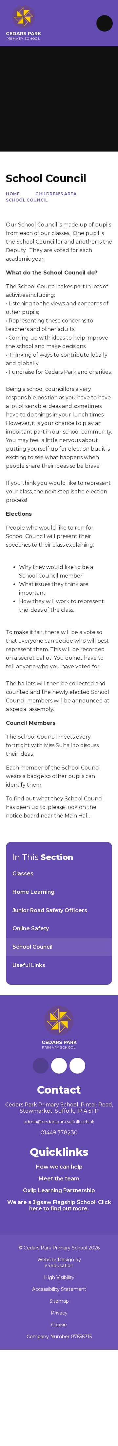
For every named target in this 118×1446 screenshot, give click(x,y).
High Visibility (59, 1277)
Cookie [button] (59, 1325)
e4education (59, 1265)
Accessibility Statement (59, 1289)
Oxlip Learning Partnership (59, 1190)
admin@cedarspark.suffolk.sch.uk (59, 1121)
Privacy (59, 1313)
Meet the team (59, 1178)
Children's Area (55, 193)
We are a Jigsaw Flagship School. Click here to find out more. (59, 1205)
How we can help (59, 1167)
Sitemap (59, 1301)
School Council (27, 200)
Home (13, 193)
